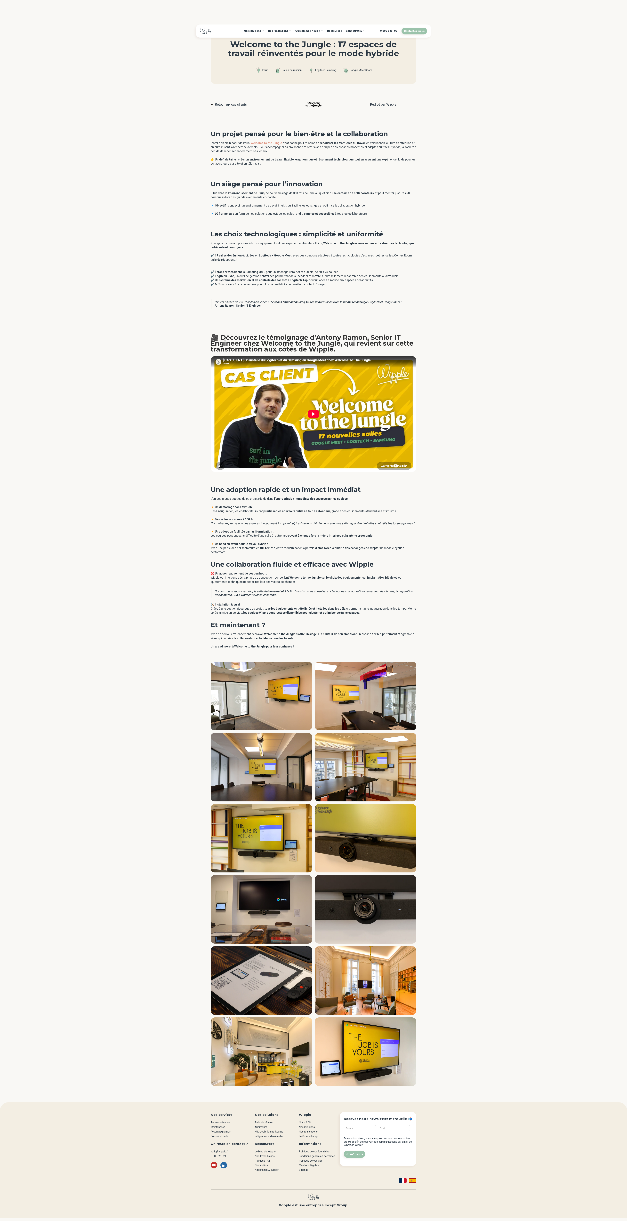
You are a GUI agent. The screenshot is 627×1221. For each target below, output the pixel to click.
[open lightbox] (261, 696)
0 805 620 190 (219, 1156)
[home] (205, 31)
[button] (254, 31)
